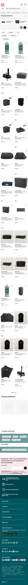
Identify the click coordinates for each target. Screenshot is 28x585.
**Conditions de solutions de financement (9, 574)
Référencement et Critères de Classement (9, 567)
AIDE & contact (5, 501)
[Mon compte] (21, 4)
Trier (3, 32)
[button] (25, 4)
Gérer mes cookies (7, 573)
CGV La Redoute (5, 566)
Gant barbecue (6, 440)
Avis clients (19, 570)
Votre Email (4, 465)
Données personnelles (21, 571)
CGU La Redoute (12, 570)
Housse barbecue (6, 436)
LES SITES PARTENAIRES (6, 517)
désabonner (15, 472)
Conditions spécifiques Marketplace (16, 566)
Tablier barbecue (16, 440)
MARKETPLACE (5, 522)
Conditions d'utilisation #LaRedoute (8, 571)
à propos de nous (5, 511)
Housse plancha (24, 12)
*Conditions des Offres (16, 573)
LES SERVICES (4, 506)
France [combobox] (5, 581)
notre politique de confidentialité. (15, 473)
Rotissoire (15, 436)
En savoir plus (5, 531)
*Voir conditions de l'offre (6, 471)
